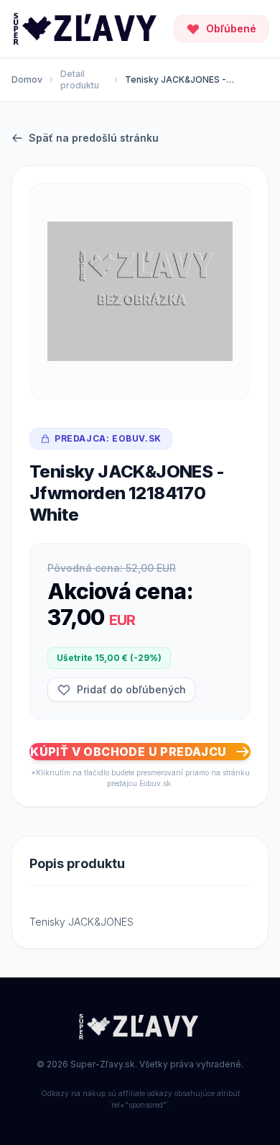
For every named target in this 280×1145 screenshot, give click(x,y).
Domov (26, 79)
